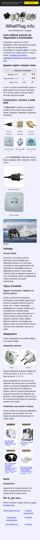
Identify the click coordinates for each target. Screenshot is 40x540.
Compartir (28, 524)
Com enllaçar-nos (11, 524)
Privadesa (28, 517)
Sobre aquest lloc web (12, 510)
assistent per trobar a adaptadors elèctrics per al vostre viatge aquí (19, 58)
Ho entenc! (31, 3)
